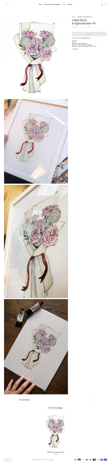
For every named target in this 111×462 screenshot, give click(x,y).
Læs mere (75, 49)
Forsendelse (24, 400)
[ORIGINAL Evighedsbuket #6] (55, 431)
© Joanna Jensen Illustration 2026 (38, 459)
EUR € (6, 459)
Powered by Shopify (50, 459)
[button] (40, 4)
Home (73, 16)
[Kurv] (106, 4)
